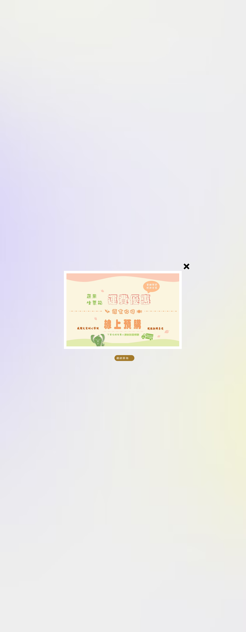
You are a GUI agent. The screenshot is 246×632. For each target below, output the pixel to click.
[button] (186, 266)
